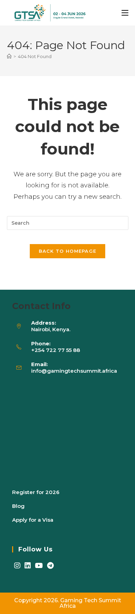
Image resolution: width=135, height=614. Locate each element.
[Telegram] (50, 565)
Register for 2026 (36, 492)
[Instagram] (17, 565)
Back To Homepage (68, 251)
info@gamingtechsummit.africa (74, 371)
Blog (18, 506)
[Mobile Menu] (125, 13)
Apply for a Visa (32, 520)
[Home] (9, 56)
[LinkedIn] (28, 565)
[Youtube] (39, 565)
